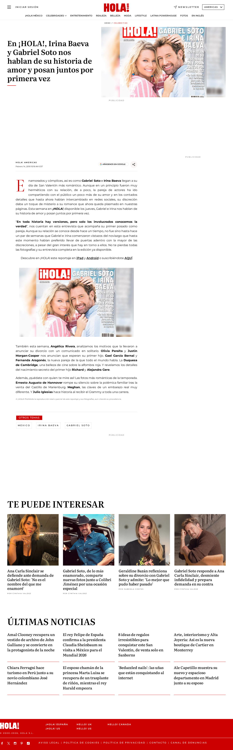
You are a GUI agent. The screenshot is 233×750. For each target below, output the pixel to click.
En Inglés (198, 15)
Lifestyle (141, 15)
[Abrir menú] (9, 7)
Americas (211, 7)
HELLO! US (84, 728)
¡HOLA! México (33, 15)
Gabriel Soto (78, 425)
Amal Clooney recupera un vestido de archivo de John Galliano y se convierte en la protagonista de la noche (31, 642)
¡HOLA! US (53, 728)
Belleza (115, 15)
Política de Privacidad (124, 742)
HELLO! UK (84, 724)
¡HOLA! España (57, 724)
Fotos (184, 15)
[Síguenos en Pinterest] (22, 743)
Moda (127, 15)
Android (92, 258)
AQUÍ (128, 258)
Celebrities (121, 23)
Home (107, 23)
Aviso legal (49, 742)
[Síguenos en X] (9, 743)
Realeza (101, 15)
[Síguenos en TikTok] (29, 743)
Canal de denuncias (189, 742)
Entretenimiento (81, 15)
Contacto (158, 742)
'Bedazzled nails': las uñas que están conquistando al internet (141, 672)
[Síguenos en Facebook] (2, 743)
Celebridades (55, 15)
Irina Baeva (48, 425)
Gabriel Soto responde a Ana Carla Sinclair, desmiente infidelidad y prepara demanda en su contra (199, 577)
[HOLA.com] (116, 8)
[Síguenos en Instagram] (15, 743)
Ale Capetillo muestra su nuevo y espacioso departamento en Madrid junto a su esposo (196, 675)
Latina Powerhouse (163, 15)
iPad (79, 258)
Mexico (24, 425)
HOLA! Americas (26, 162)
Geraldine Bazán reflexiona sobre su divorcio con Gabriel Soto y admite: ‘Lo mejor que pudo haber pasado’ (144, 577)
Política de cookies (81, 742)
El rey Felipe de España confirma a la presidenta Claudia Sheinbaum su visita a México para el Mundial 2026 (84, 645)
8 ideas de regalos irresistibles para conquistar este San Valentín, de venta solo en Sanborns (140, 645)
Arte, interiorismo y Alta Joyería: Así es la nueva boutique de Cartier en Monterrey (196, 642)
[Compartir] (133, 164)
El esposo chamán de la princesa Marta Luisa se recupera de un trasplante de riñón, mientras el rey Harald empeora (85, 678)
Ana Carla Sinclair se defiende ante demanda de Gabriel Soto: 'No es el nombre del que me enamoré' (30, 579)
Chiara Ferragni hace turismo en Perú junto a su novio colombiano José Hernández (30, 675)
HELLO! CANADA (119, 724)
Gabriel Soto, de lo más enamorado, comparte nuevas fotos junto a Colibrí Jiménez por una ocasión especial (87, 579)
